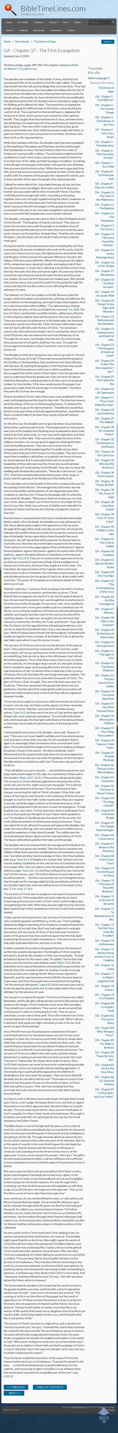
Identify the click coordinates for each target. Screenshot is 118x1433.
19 (11, 1376)
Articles (52, 22)
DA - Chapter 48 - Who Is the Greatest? (104, 621)
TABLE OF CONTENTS (49, 1387)
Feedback (23, 30)
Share (107, 41)
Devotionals (39, 30)
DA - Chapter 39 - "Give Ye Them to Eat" (104, 518)
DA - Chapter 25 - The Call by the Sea (104, 380)
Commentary (56, 30)
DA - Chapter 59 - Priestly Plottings (104, 756)
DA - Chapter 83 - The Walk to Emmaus (104, 1044)
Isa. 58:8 (74, 309)
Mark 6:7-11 (15, 68)
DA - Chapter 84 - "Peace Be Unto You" (104, 1056)
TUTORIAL (22, 22)
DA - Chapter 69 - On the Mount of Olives (104, 872)
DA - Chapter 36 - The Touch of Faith (104, 493)
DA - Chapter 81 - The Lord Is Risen (104, 1019)
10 (36, 870)
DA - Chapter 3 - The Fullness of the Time (104, 121)
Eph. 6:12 (18, 558)
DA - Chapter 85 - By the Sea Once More (104, 1068)
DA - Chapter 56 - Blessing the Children (104, 719)
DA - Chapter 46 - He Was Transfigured (104, 600)
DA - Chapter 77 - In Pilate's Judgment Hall (104, 977)
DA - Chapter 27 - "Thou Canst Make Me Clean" (104, 401)
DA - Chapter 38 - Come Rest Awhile (104, 505)
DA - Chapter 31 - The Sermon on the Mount (104, 443)
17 (25, 888)
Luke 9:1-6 (29, 68)
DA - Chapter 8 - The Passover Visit (104, 175)
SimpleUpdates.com (79, 1407)
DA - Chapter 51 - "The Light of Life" (104, 654)
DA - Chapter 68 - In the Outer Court (104, 859)
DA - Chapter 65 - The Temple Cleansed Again (104, 826)
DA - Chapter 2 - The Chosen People (104, 108)
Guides (71, 30)
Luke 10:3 (19, 712)
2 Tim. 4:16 (16, 888)
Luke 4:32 (45, 984)
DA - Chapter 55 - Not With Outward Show (104, 707)
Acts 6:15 (28, 870)
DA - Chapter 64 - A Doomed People (104, 814)
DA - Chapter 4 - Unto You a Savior (104, 133)
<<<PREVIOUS (16, 1387)
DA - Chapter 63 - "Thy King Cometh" (104, 802)
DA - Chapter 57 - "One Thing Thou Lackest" (104, 731)
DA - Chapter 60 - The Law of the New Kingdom (104, 768)
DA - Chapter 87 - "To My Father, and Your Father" (104, 1093)
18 (36, 777)
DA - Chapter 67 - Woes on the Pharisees (104, 847)
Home (9, 22)
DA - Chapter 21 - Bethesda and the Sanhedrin (104, 320)
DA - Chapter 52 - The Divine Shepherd (104, 666)
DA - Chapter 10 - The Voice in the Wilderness (104, 196)
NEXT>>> (14, 1393)
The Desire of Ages (45, 41)
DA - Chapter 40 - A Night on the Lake (104, 530)
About (9, 30)
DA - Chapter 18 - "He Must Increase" (104, 283)
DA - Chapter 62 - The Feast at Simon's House (104, 789)
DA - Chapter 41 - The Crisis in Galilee (104, 542)
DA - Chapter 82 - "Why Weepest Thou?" (104, 1031)
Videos (77, 22)
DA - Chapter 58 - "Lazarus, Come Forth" (104, 744)
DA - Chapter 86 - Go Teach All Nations (104, 1080)
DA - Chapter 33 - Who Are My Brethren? (104, 464)
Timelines (37, 22)
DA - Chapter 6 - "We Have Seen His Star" (104, 154)
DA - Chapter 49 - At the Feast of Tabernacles (104, 633)
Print (65, 22)
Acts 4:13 (23, 859)
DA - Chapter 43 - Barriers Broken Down (104, 563)
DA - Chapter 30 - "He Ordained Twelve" (104, 430)
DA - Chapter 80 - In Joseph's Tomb (104, 1007)
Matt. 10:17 (27, 777)
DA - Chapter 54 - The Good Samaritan (104, 695)
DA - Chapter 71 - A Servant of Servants (104, 900)
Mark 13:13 (64, 962)
